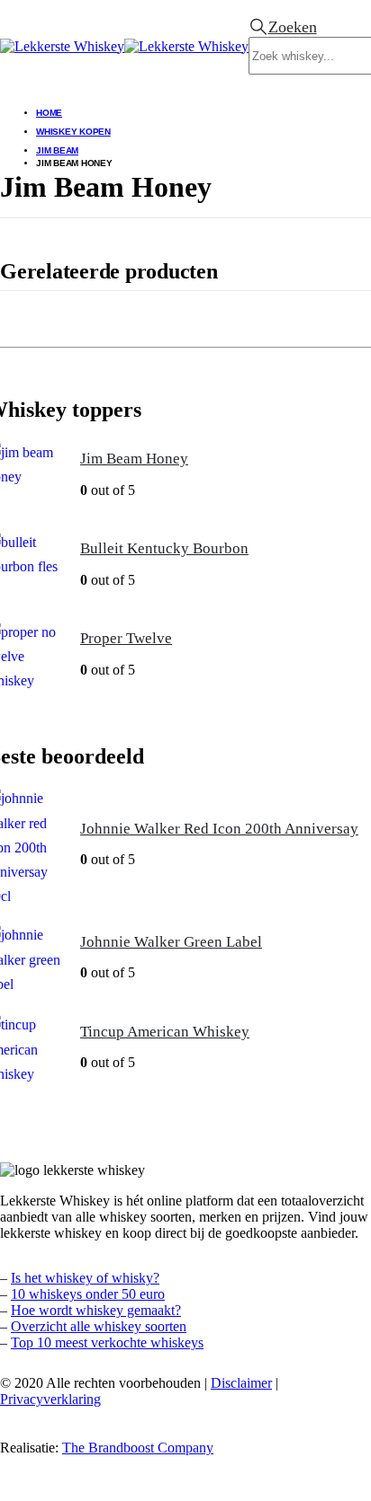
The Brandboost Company (137, 1447)
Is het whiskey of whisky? (85, 1277)
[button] (283, 27)
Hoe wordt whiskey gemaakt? (96, 1310)
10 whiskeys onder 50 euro (88, 1294)
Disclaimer (241, 1383)
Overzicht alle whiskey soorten (98, 1326)
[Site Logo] (124, 46)
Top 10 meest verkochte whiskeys (107, 1342)
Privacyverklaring (50, 1399)
